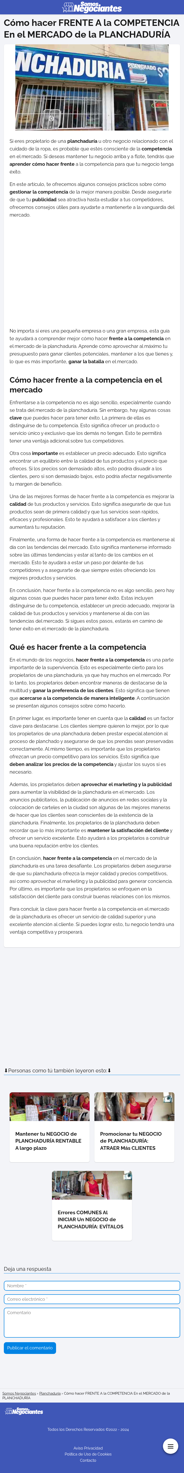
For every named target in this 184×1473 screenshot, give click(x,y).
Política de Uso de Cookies (88, 1454)
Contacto (88, 1460)
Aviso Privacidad (88, 1448)
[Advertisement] (92, 273)
